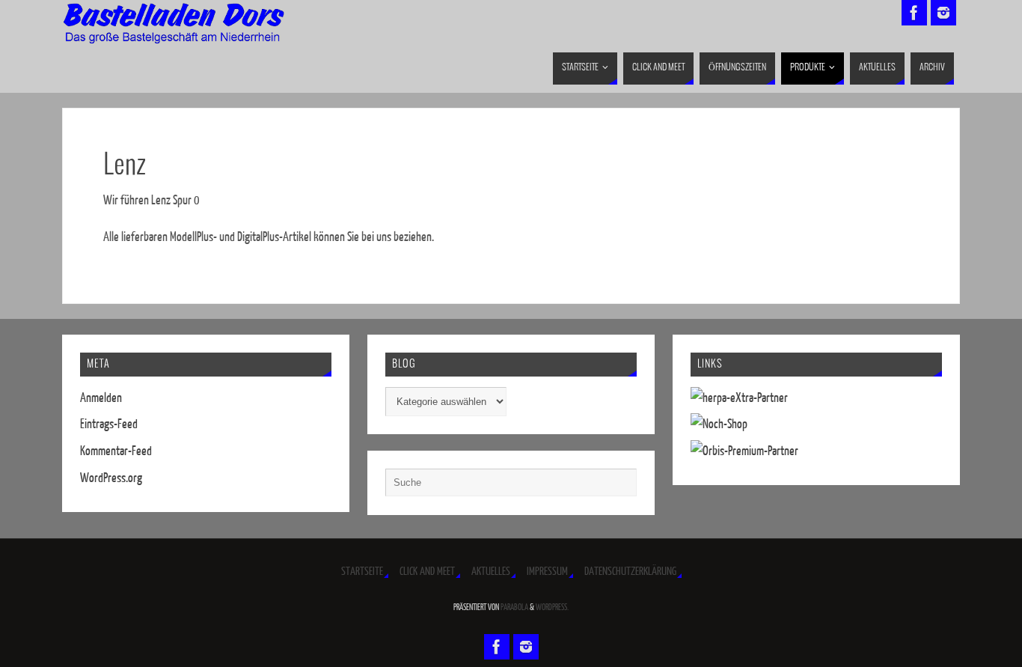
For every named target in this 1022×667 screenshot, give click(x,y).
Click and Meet (427, 571)
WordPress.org (111, 478)
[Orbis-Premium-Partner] (744, 451)
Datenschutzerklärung (630, 571)
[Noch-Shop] (719, 424)
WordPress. (552, 607)
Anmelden (101, 398)
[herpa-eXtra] (739, 398)
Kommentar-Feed (116, 451)
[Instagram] (943, 12)
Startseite (362, 571)
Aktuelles (490, 571)
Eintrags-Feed (109, 424)
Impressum (547, 571)
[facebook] (914, 12)
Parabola (514, 607)
